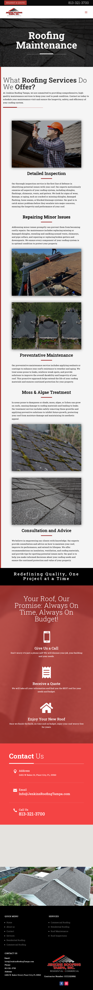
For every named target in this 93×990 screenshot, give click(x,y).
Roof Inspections (59, 935)
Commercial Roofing (16, 944)
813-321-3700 (32, 814)
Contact (10, 931)
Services (11, 935)
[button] (47, 843)
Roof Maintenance (59, 931)
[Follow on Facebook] (61, 983)
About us (11, 927)
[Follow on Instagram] (66, 983)
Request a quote (15, 2)
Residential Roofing (16, 940)
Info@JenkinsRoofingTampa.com (44, 794)
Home (9, 922)
